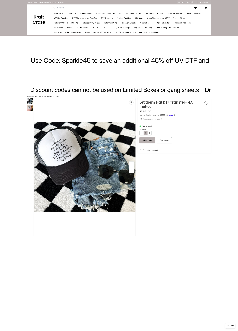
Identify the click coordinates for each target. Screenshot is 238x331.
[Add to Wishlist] (206, 103)
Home (29, 96)
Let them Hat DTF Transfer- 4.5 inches (45, 96)
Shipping (142, 119)
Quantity (142, 130)
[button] (147, 140)
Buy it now (164, 140)
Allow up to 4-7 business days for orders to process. (46, 2)
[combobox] (81, 7)
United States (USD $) (185, 2)
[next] (131, 170)
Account (205, 2)
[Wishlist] (195, 7)
